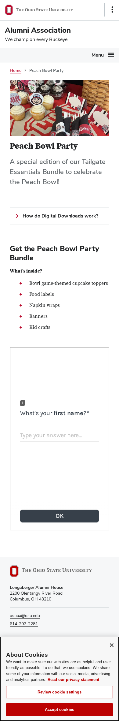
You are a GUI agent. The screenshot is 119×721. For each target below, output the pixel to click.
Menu (98, 55)
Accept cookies (59, 709)
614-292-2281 (24, 623)
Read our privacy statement (73, 679)
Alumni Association (38, 30)
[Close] (111, 645)
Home (15, 70)
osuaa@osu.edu (25, 615)
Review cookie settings (60, 692)
